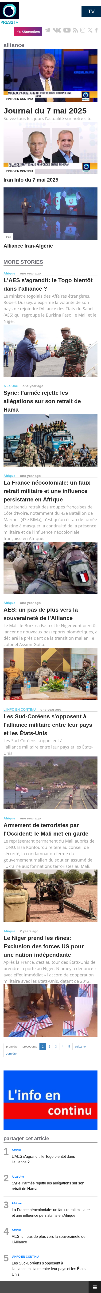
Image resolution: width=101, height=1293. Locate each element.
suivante (80, 1046)
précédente (30, 1046)
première (12, 1046)
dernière (11, 1053)
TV (91, 11)
